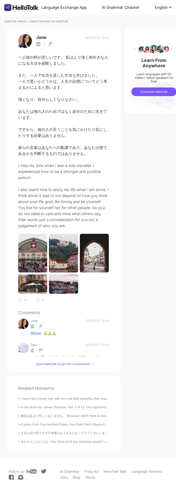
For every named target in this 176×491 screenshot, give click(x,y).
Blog (76, 477)
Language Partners (147, 471)
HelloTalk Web (115, 471)
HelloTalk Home (15, 21)
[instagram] (20, 477)
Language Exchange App (64, 7)
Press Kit (91, 471)
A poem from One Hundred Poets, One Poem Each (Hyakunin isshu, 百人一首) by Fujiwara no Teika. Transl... (96, 424)
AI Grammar (69, 471)
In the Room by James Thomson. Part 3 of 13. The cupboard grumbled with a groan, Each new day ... (92, 407)
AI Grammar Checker (121, 7)
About (90, 477)
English (161, 7)
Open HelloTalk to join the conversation (63, 364)
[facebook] (11, 477)
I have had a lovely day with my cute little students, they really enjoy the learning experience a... (88, 398)
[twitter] (43, 471)
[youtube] (31, 471)
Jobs (64, 477)
